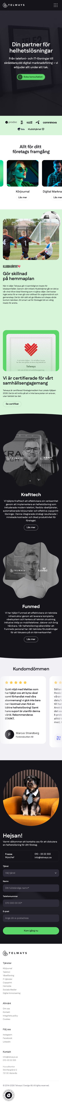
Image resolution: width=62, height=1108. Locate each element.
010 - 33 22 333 (43, 854)
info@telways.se (43, 857)
